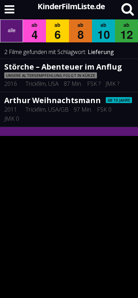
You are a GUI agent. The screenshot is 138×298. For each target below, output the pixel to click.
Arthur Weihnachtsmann (52, 100)
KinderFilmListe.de (71, 6)
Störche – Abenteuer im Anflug (63, 67)
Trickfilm (35, 84)
